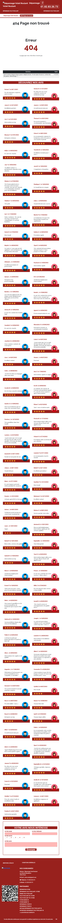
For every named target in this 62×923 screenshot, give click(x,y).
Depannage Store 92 (25, 906)
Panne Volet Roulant (26, 893)
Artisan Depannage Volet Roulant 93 (31, 908)
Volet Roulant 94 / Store (27, 895)
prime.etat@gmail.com (30, 877)
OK (56, 919)
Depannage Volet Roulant (51, 11)
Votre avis (8, 841)
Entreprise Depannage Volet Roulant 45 (32, 910)
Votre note (8, 836)
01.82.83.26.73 (31, 880)
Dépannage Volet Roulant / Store (30, 891)
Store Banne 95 (24, 900)
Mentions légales (8, 863)
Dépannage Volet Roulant (10, 11)
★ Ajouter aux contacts (27, 912)
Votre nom (8, 831)
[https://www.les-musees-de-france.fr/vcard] (10, 893)
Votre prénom (36, 831)
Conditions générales (28, 862)
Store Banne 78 (24, 902)
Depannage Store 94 (25, 904)
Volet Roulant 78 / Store (27, 897)
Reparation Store (25, 889)
